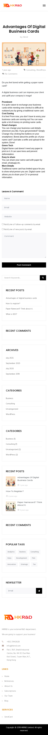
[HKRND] (12, 5)
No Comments (11, 74)
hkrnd (25, 37)
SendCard (8, 716)
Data (9, 558)
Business (9, 398)
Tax (34, 564)
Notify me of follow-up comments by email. (22, 224)
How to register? (13, 303)
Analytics (11, 551)
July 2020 (10, 368)
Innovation (12, 564)
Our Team (8, 695)
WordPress (41, 70)
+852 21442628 (13, 641)
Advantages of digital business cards (21, 298)
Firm (33, 558)
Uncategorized (12, 409)
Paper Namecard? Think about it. (19, 308)
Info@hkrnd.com (13, 645)
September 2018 (13, 374)
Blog (6, 700)
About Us (8, 686)
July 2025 (10, 358)
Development (21, 558)
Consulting (30, 70)
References (9, 681)
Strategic (24, 564)
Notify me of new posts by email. (18, 229)
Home (6, 676)
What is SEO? (11, 314)
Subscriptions (10, 691)
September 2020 (13, 363)
